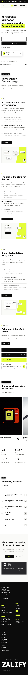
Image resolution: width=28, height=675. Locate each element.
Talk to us (4, 488)
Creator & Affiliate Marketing (20, 622)
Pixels (17, 605)
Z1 (2, 605)
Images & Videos (5, 609)
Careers (3, 632)
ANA (17, 603)
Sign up (22, 5)
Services (3, 636)
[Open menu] (3, 5)
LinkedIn (3, 647)
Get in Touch (4, 639)
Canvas (3, 607)
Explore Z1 (5, 142)
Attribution (18, 607)
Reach (3, 616)
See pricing (4, 485)
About (2, 631)
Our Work (3, 634)
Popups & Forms (5, 618)
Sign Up (13, 43)
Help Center (4, 642)
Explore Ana (6, 295)
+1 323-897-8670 (5, 598)
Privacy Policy (14, 673)
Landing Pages (4, 614)
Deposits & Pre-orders (21, 617)
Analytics (18, 608)
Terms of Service (5, 673)
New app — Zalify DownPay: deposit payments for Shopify (15, 1)
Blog (2, 640)
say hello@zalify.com (6, 597)
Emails (3, 610)
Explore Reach (6, 219)
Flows (2, 623)
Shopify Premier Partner (5, 651)
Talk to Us (18, 556)
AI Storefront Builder (6, 612)
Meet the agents (5, 47)
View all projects (6, 392)
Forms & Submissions (6, 624)
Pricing (3, 637)
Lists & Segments (5, 619)
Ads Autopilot (19, 613)
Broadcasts (4, 621)
